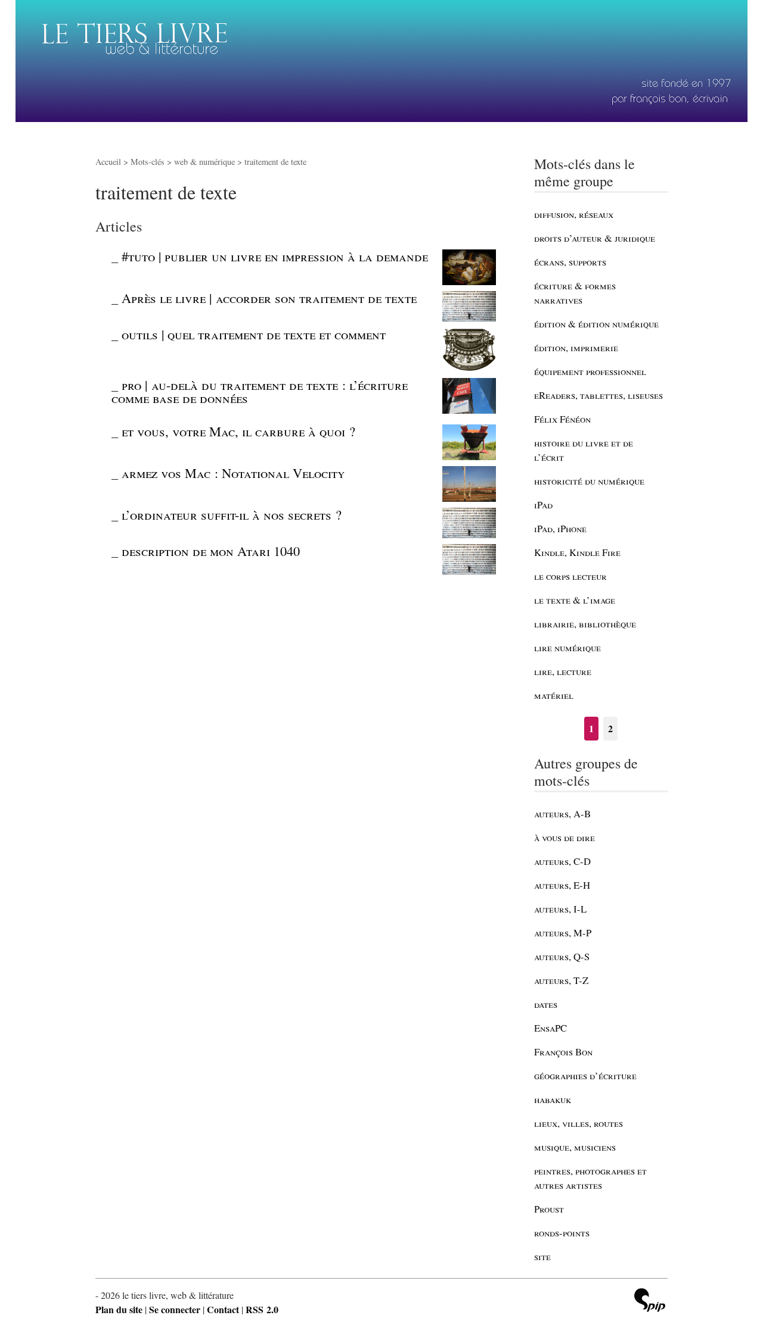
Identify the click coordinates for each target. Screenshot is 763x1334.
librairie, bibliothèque (585, 623)
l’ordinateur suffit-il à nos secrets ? (232, 514)
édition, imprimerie (576, 347)
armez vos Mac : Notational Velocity (233, 473)
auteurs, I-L (560, 909)
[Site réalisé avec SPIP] (650, 1301)
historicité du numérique (589, 481)
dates (545, 1004)
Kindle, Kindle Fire (577, 552)
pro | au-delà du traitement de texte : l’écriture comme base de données (259, 391)
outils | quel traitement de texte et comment (254, 334)
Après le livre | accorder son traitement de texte (269, 298)
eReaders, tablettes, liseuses (598, 395)
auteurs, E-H (562, 885)
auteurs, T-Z (561, 980)
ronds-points (562, 1232)
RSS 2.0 (262, 1309)
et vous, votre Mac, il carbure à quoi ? (238, 431)
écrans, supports (570, 261)
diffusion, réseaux (573, 214)
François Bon (563, 1051)
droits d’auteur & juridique (594, 238)
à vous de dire (564, 837)
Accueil (108, 161)
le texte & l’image (574, 600)
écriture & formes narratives (575, 293)
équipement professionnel (590, 371)
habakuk (552, 1099)
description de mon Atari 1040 (211, 551)
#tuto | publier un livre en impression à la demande (275, 256)
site (542, 1256)
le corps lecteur (570, 576)
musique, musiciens (575, 1147)
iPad (543, 504)
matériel (553, 695)
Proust (549, 1209)
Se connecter (174, 1309)
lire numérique (567, 647)
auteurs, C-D (562, 861)
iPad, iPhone (560, 528)
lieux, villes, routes (578, 1123)
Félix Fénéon (562, 419)
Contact (223, 1309)
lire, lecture (562, 671)
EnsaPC (550, 1028)
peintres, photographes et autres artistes (590, 1178)
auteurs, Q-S (562, 956)
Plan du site (118, 1309)
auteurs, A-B (562, 813)
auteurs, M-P (562, 932)
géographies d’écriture (585, 1075)
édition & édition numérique (596, 323)
